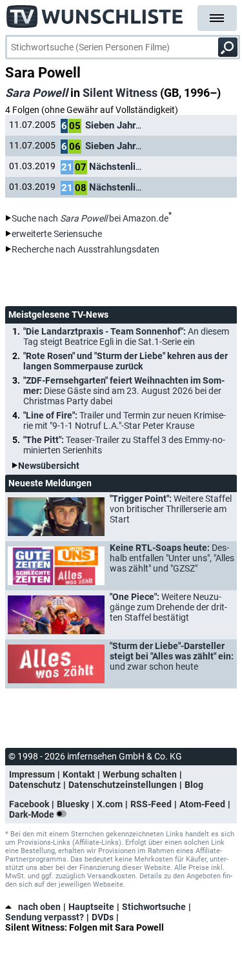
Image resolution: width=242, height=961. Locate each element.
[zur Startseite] (95, 13)
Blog (194, 785)
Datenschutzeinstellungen (122, 785)
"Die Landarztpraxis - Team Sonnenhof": (126, 336)
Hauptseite (91, 907)
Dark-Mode (32, 814)
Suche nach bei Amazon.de (90, 218)
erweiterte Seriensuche (57, 234)
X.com (110, 804)
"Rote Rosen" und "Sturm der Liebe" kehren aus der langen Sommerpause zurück (125, 361)
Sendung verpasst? (44, 917)
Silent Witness (120, 92)
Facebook (29, 804)
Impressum (32, 774)
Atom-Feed (202, 804)
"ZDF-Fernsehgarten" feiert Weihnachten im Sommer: (124, 390)
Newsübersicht (48, 465)
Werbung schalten (140, 774)
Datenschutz (35, 785)
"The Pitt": (124, 445)
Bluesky (73, 804)
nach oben (39, 907)
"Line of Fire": (124, 420)
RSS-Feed (151, 804)
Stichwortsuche (154, 907)
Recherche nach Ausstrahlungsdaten (85, 249)
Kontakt (79, 774)
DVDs (103, 917)
